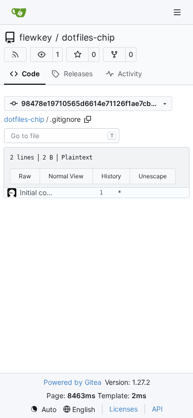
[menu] (43, 409)
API (157, 409)
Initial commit (41, 192)
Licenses (123, 409)
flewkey (35, 38)
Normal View (66, 176)
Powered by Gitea (72, 382)
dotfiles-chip (88, 38)
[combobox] (61, 135)
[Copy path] (87, 119)
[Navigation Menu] (178, 12)
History (111, 176)
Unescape (153, 176)
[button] (41, 54)
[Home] (19, 12)
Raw (25, 176)
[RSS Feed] (15, 54)
